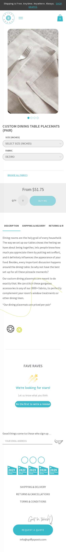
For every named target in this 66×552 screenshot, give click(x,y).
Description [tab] (11, 225)
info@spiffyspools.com (33, 539)
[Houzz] (41, 460)
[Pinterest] (33, 460)
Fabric (9, 150)
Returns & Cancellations (33, 494)
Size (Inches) (12, 137)
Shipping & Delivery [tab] (33, 225)
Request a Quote (33, 529)
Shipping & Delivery (33, 487)
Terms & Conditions (33, 501)
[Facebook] (24, 460)
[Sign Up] (58, 442)
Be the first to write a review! (33, 404)
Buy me (42, 200)
